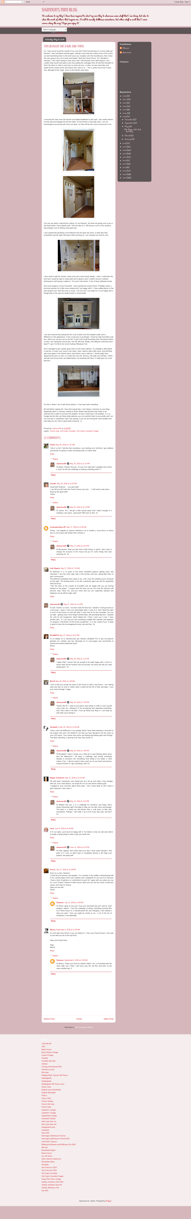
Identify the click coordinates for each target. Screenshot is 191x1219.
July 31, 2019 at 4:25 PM (73, 903)
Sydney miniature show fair (52, 1185)
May (127, 126)
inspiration (45, 1130)
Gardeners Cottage (49, 1113)
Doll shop (45, 1072)
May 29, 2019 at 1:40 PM (79, 751)
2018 (125, 143)
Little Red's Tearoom (49, 1142)
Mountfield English (48, 1150)
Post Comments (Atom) (84, 1027)
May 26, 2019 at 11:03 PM (67, 484)
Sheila (52, 445)
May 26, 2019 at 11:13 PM (80, 507)
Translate (59, 33)
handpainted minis (48, 1127)
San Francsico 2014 (49, 1170)
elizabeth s (54, 727)
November (129, 119)
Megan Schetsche (57, 778)
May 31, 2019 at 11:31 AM (75, 778)
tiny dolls (45, 1190)
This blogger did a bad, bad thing (132, 130)
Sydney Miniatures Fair (50, 1188)
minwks (53, 484)
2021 (125, 109)
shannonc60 (61, 464)
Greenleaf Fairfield (48, 1119)
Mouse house (47, 1153)
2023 (125, 102)
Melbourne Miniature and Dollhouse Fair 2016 (58, 1144)
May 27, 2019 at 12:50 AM (76, 527)
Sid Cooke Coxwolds (68, 431)
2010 (125, 170)
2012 (125, 163)
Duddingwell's (47, 1078)
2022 (125, 106)
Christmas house (48, 1070)
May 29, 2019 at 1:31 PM (79, 659)
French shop (54, 431)
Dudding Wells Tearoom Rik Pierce (55, 1075)
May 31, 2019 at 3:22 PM (79, 801)
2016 (125, 150)
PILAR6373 (54, 635)
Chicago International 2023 (52, 1067)
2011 (124, 167)
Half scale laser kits (49, 1124)
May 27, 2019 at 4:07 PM (79, 546)
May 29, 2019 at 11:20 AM (69, 727)
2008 (125, 177)
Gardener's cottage (49, 1110)
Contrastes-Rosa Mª (58, 527)
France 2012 (46, 1098)
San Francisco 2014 (49, 1167)
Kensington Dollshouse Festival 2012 (56, 1139)
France (44, 1095)
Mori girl (45, 1147)
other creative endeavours (51, 1159)
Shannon (60, 903)
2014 (125, 157)
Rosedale (45, 1165)
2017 (125, 146)
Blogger (108, 1201)
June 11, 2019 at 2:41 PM (79, 847)
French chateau (47, 1101)
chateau (45, 1064)
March (128, 135)
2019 (125, 116)
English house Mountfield (51, 1090)
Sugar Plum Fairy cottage (51, 1179)
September (129, 122)
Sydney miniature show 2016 (52, 1182)
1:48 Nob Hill (46, 1044)
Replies (55, 459)
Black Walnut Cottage (50, 1052)
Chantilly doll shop (48, 1061)
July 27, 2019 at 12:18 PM (66, 870)
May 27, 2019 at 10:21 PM (69, 635)
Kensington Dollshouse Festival (53, 1136)
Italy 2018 (45, 1133)
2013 (125, 160)
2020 (125, 113)
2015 (125, 153)
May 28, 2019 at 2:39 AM (65, 681)
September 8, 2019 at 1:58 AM (75, 960)
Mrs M (52, 681)
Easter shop (46, 1087)
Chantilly (45, 1058)
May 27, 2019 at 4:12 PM (73, 604)
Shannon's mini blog (59, 10)
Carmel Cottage (47, 1055)
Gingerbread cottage (49, 1116)
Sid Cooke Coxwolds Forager (88, 431)
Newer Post (49, 1019)
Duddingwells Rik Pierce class (53, 1084)
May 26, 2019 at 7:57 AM (65, 445)
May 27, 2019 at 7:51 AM (70, 568)
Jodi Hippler (55, 568)
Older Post (108, 1019)
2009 (125, 174)
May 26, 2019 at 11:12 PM (80, 464)
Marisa (52, 930)
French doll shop (48, 1104)
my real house (47, 1156)
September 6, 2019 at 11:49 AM (68, 930)
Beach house (46, 1049)
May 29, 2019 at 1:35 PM (79, 702)
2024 (125, 99)
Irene (52, 828)
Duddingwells (46, 1081)
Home (79, 1019)
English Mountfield (48, 1093)
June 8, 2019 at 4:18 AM (64, 828)
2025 (125, 95)
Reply (52, 454)
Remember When (48, 1162)
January (128, 139)
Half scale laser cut (49, 1121)
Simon (52, 870)
